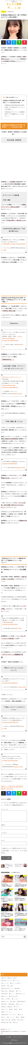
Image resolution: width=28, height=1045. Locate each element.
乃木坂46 (13, 786)
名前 (3, 825)
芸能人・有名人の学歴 (7, 788)
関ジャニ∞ (5, 996)
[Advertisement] (14, 81)
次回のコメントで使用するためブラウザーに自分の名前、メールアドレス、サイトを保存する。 (14, 851)
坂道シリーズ (5, 786)
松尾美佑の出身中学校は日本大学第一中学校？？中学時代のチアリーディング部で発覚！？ (15, 107)
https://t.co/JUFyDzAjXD (8, 385)
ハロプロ (17, 1006)
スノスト (12, 993)
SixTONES (5, 993)
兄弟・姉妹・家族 (6, 1019)
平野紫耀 (18, 988)
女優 (16, 1009)
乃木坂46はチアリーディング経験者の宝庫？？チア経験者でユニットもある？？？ (15, 114)
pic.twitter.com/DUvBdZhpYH (10, 683)
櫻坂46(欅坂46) (22, 1001)
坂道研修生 (20, 786)
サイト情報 (8, 1037)
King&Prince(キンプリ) (8, 988)
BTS (16, 978)
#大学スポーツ (6, 377)
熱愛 (23, 1017)
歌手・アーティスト (7, 1012)
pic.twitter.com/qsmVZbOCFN (10, 722)
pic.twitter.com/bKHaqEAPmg (10, 387)
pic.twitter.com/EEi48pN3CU (10, 463)
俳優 (12, 1009)
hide (17, 97)
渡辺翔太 (12, 991)
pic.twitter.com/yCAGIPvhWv (10, 760)
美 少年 (10, 978)
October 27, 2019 (18, 766)
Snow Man (5, 991)
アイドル (3, 11)
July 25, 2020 (22, 687)
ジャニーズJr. (6, 983)
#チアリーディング (15, 377)
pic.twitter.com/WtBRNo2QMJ (10, 340)
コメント (4, 809)
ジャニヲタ (15, 999)
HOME (3, 1029)
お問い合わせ (14, 1040)
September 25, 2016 (16, 393)
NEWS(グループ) (21, 993)
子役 (21, 1009)
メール (4, 832)
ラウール (19, 991)
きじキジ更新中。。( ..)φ (14, 6)
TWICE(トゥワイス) (7, 980)
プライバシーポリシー (18, 1037)
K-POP (4, 978)
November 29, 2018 (19, 467)
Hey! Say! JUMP (14, 996)
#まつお (20, 336)
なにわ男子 (11, 985)
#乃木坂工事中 (6, 243)
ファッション (11, 1017)
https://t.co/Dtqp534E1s (8, 338)
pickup (15, 1022)
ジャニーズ (16, 980)
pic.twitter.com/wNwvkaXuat (18, 243)
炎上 (18, 1017)
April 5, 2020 (18, 628)
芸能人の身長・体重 (7, 1022)
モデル (4, 1017)
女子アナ (21, 1014)
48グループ (20, 1004)
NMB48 (10, 1006)
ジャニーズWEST (6, 999)
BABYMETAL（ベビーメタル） (9, 1014)
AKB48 (4, 1006)
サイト (3, 840)
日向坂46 (5, 1004)
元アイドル (5, 1009)
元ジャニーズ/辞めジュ (16, 983)
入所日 (4, 985)
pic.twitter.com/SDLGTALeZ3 (10, 624)
